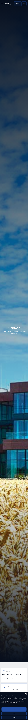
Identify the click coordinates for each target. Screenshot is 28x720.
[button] (26, 694)
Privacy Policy (4, 705)
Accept (14, 709)
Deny (14, 713)
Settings (14, 717)
